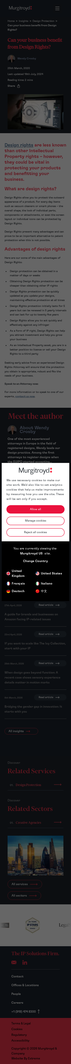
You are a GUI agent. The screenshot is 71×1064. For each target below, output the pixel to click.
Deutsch (18, 591)
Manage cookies (35, 520)
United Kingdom (18, 573)
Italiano (46, 583)
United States (51, 573)
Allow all (35, 509)
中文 (44, 591)
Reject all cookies (35, 532)
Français (18, 583)
